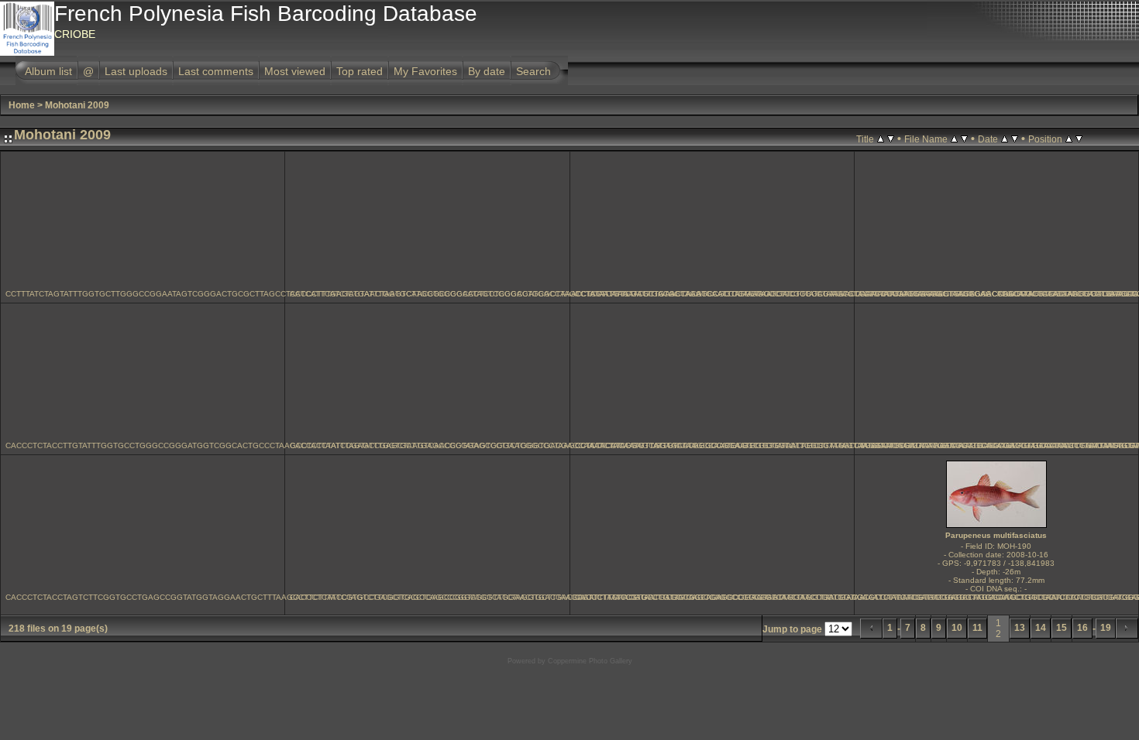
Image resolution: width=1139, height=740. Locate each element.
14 (1040, 627)
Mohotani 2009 (77, 105)
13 (1019, 627)
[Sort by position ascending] (1068, 138)
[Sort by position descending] (1078, 138)
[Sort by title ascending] (880, 138)
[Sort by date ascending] (1004, 138)
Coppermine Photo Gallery (590, 661)
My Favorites (425, 71)
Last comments (215, 71)
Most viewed (294, 71)
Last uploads (136, 71)
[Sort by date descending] (1014, 138)
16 (1082, 627)
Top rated (359, 71)
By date (486, 71)
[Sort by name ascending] (954, 138)
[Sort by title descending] (890, 138)
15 (1061, 627)
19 (1105, 627)
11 (977, 627)
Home (22, 105)
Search (533, 71)
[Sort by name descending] (964, 138)
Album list (48, 71)
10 (956, 627)
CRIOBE (74, 34)
